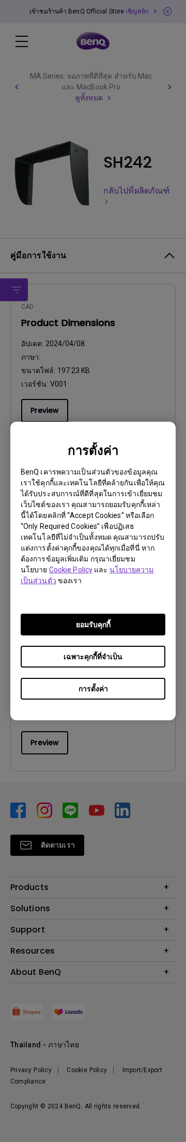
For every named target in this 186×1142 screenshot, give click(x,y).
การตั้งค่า (93, 689)
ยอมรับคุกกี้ (93, 624)
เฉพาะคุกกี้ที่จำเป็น (93, 656)
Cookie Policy (70, 570)
